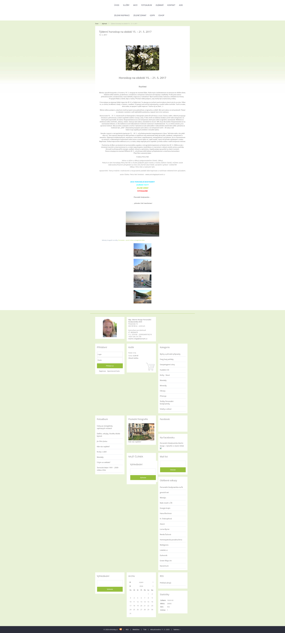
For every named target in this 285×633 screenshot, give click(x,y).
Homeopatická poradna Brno (171, 540)
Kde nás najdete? (103, 446)
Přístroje (163, 396)
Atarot (162, 524)
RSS (127, 629)
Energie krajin (165, 508)
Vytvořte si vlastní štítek (175, 446)
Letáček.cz (164, 550)
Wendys (163, 498)
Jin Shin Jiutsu (102, 441)
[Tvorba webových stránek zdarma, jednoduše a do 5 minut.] (120, 629)
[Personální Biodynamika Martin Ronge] (161, 448)
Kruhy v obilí (102, 452)
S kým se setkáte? (103, 462)
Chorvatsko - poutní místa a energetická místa (131, 240)
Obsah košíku (133, 358)
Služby (126, 5)
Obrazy (162, 391)
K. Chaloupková (166, 518)
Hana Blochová (165, 513)
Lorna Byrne (164, 529)
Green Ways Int (166, 560)
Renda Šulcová (165, 534)
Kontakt (171, 5)
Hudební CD (164, 370)
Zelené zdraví (139, 15)
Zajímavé (160, 5)
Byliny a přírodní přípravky (170, 354)
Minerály (163, 385)
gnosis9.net (164, 492)
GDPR (152, 15)
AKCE (135, 5)
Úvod (116, 5)
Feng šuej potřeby (167, 359)
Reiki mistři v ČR (166, 503)
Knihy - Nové (165, 375)
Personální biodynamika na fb (171, 487)
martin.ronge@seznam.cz (137, 339)
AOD (181, 5)
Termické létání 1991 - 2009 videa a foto (107, 468)
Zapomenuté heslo (113, 371)
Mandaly (163, 380)
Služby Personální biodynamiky (166, 402)
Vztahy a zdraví (165, 409)
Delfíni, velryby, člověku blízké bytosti (108, 434)
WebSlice (136, 629)
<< (130, 582)
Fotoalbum (146, 5)
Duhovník (163, 555)
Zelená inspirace (122, 15)
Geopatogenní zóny (167, 364)
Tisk (144, 629)
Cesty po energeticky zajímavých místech (105, 427)
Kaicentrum (164, 566)
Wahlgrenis (164, 545)
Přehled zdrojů (165, 583)
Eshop (161, 15)
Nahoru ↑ (177, 629)
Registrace (102, 371)
